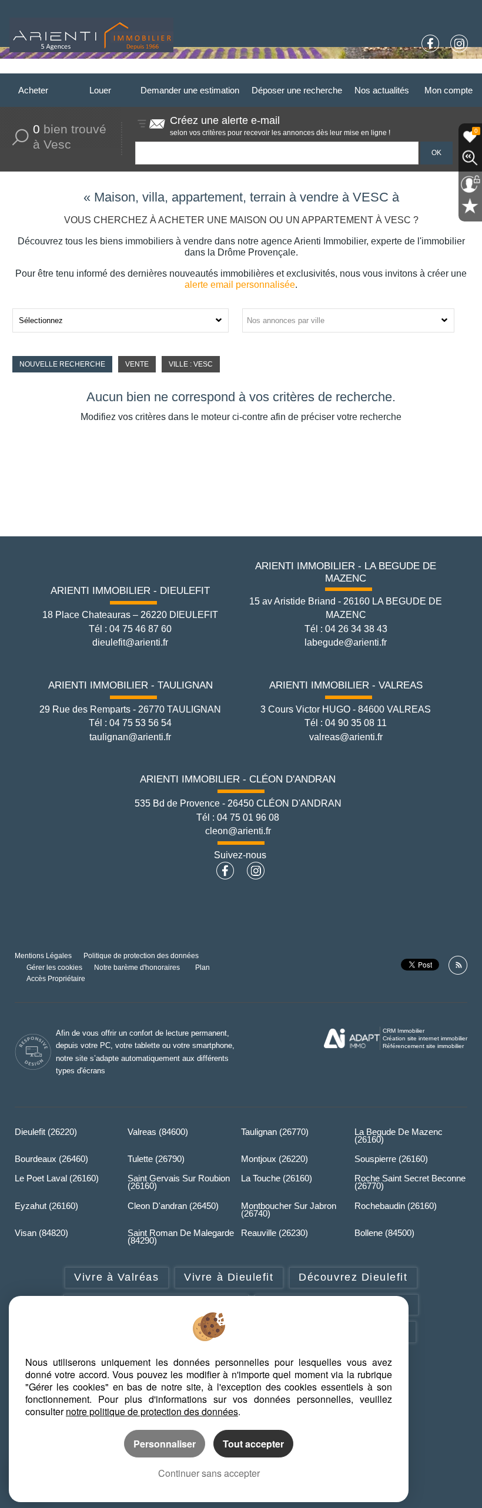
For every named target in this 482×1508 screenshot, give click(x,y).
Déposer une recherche (297, 90)
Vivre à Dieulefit (228, 1277)
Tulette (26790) (156, 1159)
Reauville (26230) (274, 1233)
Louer (100, 90)
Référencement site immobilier (423, 1046)
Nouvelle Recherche (62, 364)
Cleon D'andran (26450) (173, 1206)
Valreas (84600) (158, 1132)
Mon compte (448, 90)
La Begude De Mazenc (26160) (398, 1135)
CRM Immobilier (403, 1030)
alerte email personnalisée (240, 285)
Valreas (346, 68)
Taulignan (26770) (275, 1132)
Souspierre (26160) (391, 1159)
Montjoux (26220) (274, 1159)
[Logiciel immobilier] (352, 1038)
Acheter (33, 90)
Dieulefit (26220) (46, 1132)
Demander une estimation (189, 90)
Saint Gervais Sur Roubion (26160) (179, 1182)
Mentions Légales (43, 955)
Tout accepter (253, 1443)
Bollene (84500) (384, 1233)
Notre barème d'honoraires (138, 967)
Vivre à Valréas (116, 1277)
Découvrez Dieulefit (353, 1277)
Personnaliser (164, 1443)
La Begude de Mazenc (203, 68)
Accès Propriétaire (55, 978)
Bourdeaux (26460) (51, 1159)
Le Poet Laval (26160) (57, 1178)
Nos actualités (381, 90)
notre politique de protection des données (152, 1411)
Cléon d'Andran (398, 68)
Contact (452, 68)
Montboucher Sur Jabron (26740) (288, 1209)
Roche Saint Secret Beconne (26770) (410, 1182)
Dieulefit (139, 68)
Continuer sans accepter (209, 1473)
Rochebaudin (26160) (395, 1206)
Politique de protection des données (141, 955)
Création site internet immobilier (425, 1038)
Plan (202, 967)
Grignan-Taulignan (287, 68)
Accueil (99, 68)
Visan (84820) (41, 1233)
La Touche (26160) (276, 1178)
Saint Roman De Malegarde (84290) (181, 1236)
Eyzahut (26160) (46, 1206)
